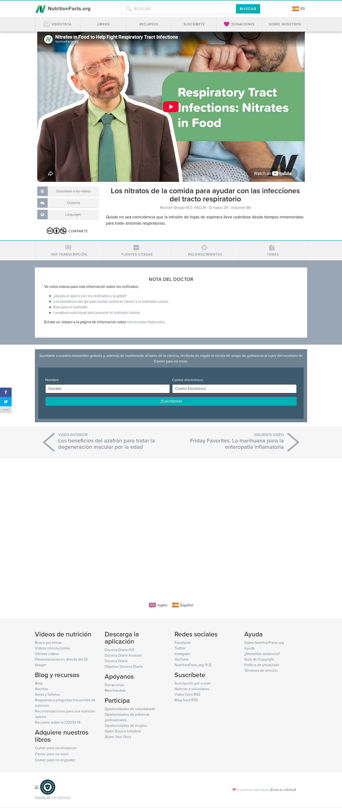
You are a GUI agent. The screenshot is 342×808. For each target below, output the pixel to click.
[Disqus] (171, 523)
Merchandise (115, 690)
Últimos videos (47, 653)
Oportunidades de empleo (126, 725)
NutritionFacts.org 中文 (193, 664)
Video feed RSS (187, 694)
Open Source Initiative (123, 731)
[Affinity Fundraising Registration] (48, 786)
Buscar (248, 8)
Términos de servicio (261, 670)
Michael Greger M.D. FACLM (183, 207)
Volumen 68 (241, 207)
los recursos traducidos (145, 321)
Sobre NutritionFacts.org (264, 642)
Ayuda (249, 648)
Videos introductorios (52, 648)
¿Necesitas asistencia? (262, 653)
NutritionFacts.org (69, 8)
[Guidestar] (37, 786)
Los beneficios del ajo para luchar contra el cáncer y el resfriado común (111, 301)
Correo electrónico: (189, 379)
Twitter (180, 648)
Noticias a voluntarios (191, 688)
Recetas (41, 688)
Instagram (182, 653)
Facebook (182, 642)
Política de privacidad (261, 664)
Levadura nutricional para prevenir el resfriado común (97, 312)
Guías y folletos (47, 694)
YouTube (181, 659)
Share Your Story (118, 736)
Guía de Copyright (259, 659)
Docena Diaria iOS (119, 649)
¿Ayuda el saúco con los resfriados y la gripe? (90, 295)
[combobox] (178, 9)
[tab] (69, 250)
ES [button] (302, 8)
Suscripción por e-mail (192, 683)
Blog (38, 683)
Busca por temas (48, 642)
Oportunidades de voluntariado (130, 708)
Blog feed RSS (186, 699)
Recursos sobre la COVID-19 (57, 722)
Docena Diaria (116, 660)
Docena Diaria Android (123, 655)
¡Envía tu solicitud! (283, 789)
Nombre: (53, 379)
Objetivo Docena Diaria (123, 666)
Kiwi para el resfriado (70, 306)
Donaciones (114, 684)
